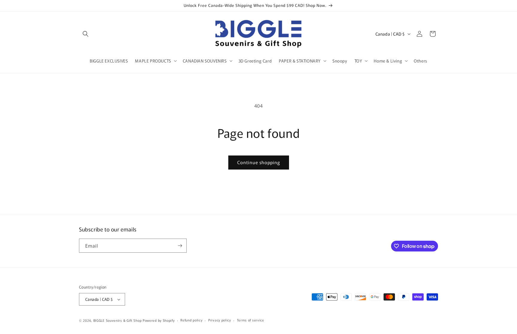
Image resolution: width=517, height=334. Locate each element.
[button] (85, 33)
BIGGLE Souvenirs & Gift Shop (117, 320)
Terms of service (250, 320)
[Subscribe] (179, 246)
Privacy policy (219, 320)
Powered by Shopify (159, 320)
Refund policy (191, 320)
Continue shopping (258, 162)
